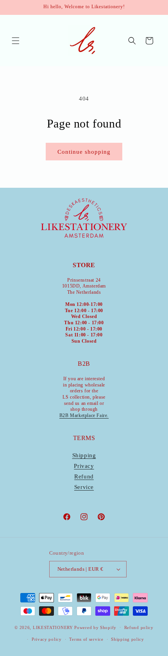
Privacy (84, 466)
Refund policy (139, 627)
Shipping (84, 455)
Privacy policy (47, 639)
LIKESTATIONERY (53, 627)
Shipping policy (127, 639)
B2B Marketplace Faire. (84, 415)
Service (84, 487)
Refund (84, 476)
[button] (15, 40)
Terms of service (86, 639)
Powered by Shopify (95, 627)
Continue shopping (84, 152)
